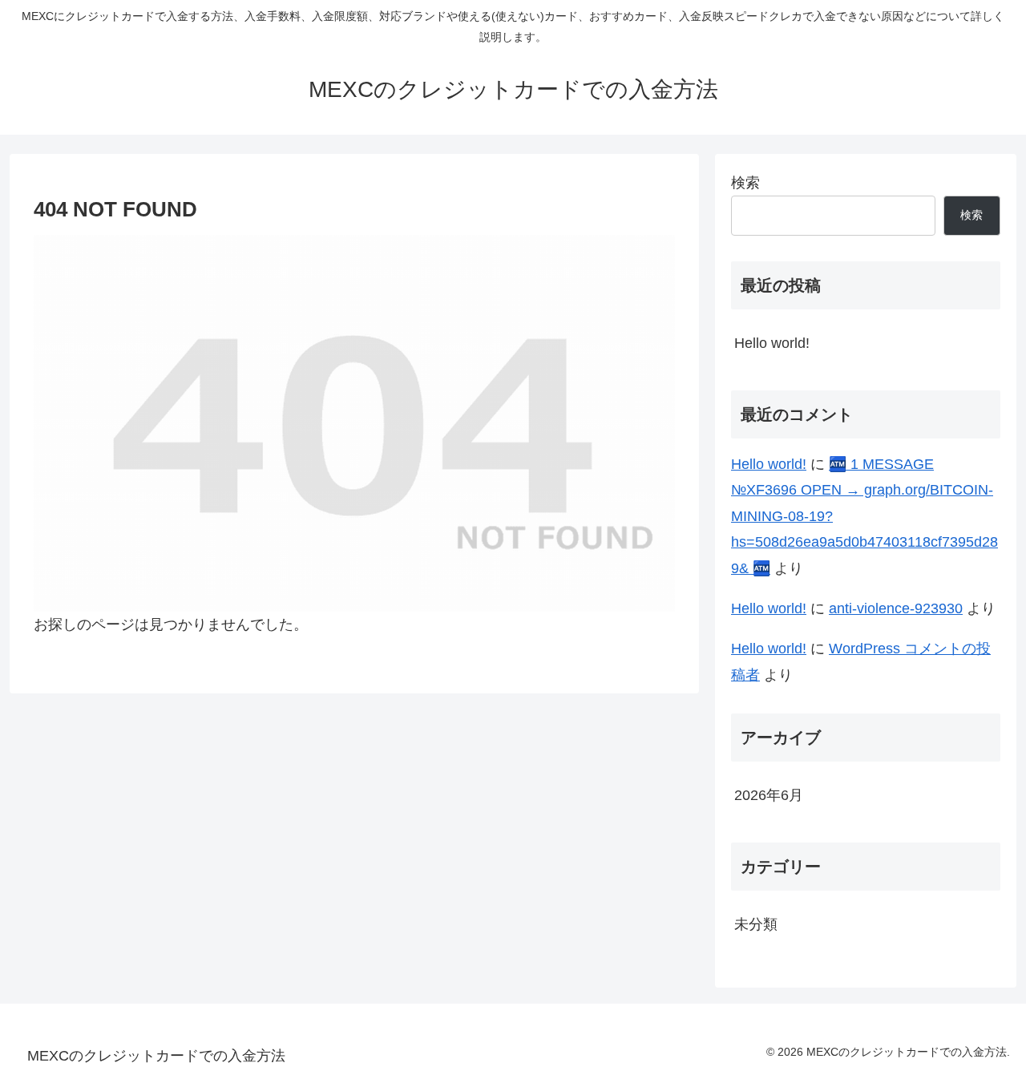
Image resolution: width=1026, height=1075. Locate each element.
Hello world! (772, 343)
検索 (745, 183)
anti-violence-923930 (896, 608)
